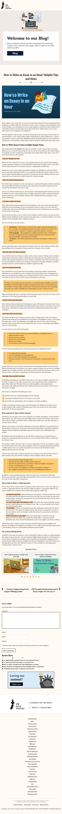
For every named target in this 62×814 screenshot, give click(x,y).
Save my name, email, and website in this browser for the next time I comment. (26, 645)
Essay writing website (32, 766)
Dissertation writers (32, 794)
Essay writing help (32, 764)
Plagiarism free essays (32, 756)
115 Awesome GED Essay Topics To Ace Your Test (19, 662)
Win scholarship (32, 781)
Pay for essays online (32, 729)
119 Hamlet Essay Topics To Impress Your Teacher (19, 669)
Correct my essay (32, 771)
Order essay (32, 779)
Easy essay (32, 769)
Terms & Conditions (18, 804)
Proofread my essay (32, 776)
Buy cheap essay (32, 736)
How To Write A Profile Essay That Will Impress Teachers (21, 664)
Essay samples (32, 759)
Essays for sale (32, 726)
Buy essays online (32, 724)
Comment (5, 611)
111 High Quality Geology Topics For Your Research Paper (21, 660)
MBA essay (32, 744)
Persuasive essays (32, 754)
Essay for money (32, 731)
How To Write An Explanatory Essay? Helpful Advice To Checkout (24, 666)
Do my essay (32, 774)
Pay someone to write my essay (32, 761)
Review (32, 721)
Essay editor (32, 734)
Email (4, 637)
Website (4, 641)
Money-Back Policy (44, 804)
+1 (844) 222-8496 (41, 707)
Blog (15, 53)
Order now (16, 684)
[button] (22, 577)
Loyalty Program (27, 804)
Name (4, 632)
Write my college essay (32, 751)
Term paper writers (32, 791)
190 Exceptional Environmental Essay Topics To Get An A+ (44, 590)
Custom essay (32, 739)
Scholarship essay (32, 746)
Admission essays (32, 718)
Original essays (32, 741)
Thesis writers (32, 789)
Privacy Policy (35, 804)
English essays (32, 749)
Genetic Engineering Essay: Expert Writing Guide (16, 590)
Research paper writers (32, 786)
